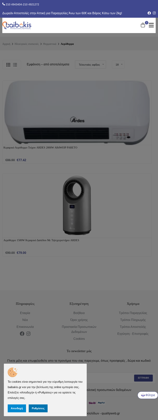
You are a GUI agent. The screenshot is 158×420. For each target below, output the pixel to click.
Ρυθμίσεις (38, 408)
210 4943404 (13, 4)
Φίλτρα (150, 395)
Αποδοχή (17, 408)
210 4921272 (31, 4)
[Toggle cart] (143, 25)
